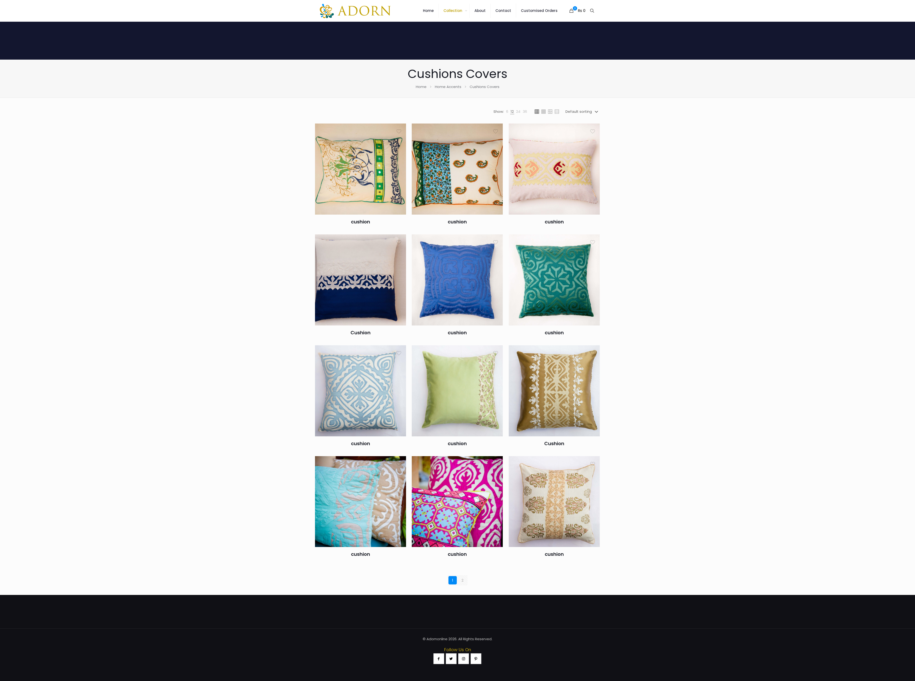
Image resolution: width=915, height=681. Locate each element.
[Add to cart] (399, 130)
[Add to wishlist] (399, 150)
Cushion (361, 332)
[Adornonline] (355, 10)
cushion (360, 221)
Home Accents (448, 86)
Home (421, 86)
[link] (507, 111)
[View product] (399, 140)
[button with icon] (438, 658)
